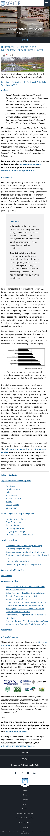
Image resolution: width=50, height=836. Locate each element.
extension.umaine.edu (30, 164)
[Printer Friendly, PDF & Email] (7, 55)
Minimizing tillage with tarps (18, 548)
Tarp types (10, 486)
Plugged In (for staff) (25, 822)
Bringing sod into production (18, 561)
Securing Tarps (12, 525)
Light (8, 492)
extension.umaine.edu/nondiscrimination (18, 746)
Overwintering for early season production (24, 564)
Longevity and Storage (15, 531)
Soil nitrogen (11, 508)
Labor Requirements (15, 528)
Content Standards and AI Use (25, 818)
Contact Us (25, 827)
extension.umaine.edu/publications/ (18, 170)
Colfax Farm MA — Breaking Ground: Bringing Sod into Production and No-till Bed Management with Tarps (25, 596)
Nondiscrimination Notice (25, 813)
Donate (25, 804)
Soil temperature (13, 498)
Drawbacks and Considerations (19, 534)
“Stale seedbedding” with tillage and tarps (24, 545)
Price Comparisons (14, 522)
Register (25, 800)
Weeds (9, 501)
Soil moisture (11, 495)
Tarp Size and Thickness (16, 519)
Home (25, 752)
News (25, 790)
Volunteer (25, 809)
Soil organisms (12, 504)
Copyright (25, 758)
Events (25, 795)
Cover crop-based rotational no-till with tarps (25, 552)
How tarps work (13, 489)
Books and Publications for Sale (25, 765)
